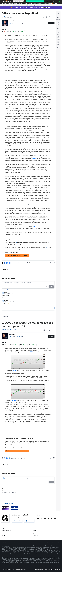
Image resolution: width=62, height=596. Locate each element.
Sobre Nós (35, 528)
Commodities (30, 5)
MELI (33, 226)
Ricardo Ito (12, 334)
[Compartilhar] (43, 17)
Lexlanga (6, 300)
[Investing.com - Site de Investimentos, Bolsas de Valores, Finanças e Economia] (6, 1)
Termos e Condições (39, 569)
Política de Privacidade (49, 569)
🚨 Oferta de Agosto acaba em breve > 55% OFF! (35, 1)
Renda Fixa (38, 5)
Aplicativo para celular (6, 530)
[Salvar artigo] (46, 17)
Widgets (3, 535)
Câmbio (25, 5)
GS (31, 135)
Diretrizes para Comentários (7, 289)
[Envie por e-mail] (24, 262)
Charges (48, 5)
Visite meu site (19, 23)
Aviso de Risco (57, 569)
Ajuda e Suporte (36, 532)
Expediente (35, 535)
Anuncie (34, 530)
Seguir (51, 23)
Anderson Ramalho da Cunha (10, 487)
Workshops (53, 5)
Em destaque (10, 5)
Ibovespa (34, 158)
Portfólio (3, 532)
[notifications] (57, 1)
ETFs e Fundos (43, 5)
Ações (22, 5)
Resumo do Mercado (16, 5)
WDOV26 (14, 370)
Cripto (34, 5)
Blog (3, 528)
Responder (5, 297)
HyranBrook (6, 292)
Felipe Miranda (13, 21)
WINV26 (14, 400)
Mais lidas (4, 5)
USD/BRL (31, 352)
